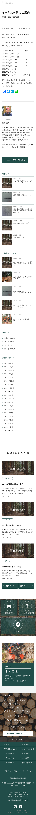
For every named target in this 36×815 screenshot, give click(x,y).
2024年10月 (9, 388)
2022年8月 (8, 420)
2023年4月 (8, 406)
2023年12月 (9, 399)
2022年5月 (8, 423)
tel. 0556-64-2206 (18, 721)
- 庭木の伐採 (9, 763)
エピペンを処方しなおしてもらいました (23, 181)
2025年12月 (9, 370)
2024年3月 (8, 395)
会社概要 (25, 758)
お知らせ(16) (9, 338)
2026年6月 (8, 367)
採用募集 (25, 753)
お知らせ (7, 478)
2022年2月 (8, 430)
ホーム (6, 744)
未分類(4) (8, 345)
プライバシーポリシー (11, 771)
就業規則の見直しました (22, 195)
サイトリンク (27, 771)
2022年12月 (9, 409)
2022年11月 (9, 413)
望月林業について (11, 749)
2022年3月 (8, 427)
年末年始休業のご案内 (21, 223)
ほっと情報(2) (10, 349)
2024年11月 (9, 384)
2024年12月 (9, 381)
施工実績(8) (9, 342)
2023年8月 (8, 402)
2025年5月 (8, 377)
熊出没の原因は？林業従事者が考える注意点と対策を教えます (23, 210)
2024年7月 (8, 391)
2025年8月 (8, 374)
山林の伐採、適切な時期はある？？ (23, 277)
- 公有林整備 (9, 753)
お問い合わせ (27, 763)
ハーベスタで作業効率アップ (23, 320)
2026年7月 (8, 363)
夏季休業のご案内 (19, 237)
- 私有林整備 (9, 758)
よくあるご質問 (28, 749)
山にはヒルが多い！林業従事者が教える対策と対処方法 (23, 263)
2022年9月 (8, 416)
